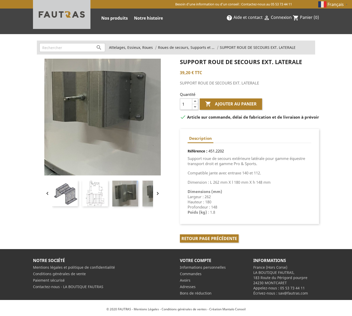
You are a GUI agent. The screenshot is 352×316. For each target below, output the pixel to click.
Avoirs (185, 280)
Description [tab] (200, 138)
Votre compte (195, 260)
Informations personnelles (203, 267)
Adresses (188, 286)
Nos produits (114, 18)
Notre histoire (148, 18)
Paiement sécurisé (49, 280)
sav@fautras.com (293, 293)
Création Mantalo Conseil (227, 309)
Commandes (191, 273)
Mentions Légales (146, 309)
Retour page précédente (209, 238)
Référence (196, 151)
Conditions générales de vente (59, 273)
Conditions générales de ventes (184, 309)
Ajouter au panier (231, 104)
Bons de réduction (196, 293)
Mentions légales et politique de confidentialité (74, 267)
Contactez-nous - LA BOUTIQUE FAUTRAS (68, 286)
